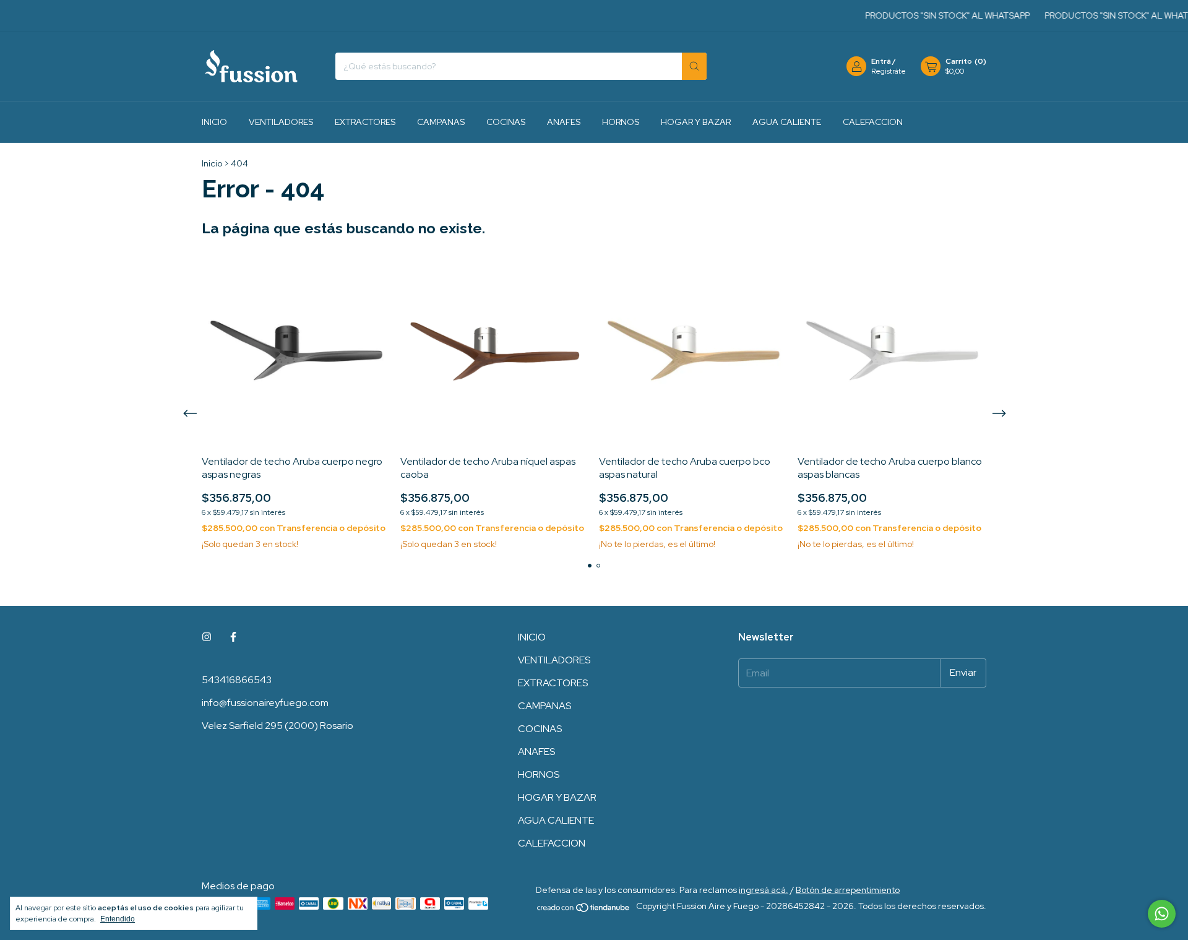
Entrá (881, 61)
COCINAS (505, 121)
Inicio (212, 163)
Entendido (117, 919)
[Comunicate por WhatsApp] (1162, 914)
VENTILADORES (281, 121)
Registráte (888, 71)
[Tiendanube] (584, 909)
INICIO (214, 121)
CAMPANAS (441, 121)
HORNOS (620, 121)
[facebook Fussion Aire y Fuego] (233, 637)
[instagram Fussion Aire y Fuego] (207, 637)
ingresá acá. (763, 889)
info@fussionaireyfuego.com (265, 702)
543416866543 (237, 679)
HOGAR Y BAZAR (696, 121)
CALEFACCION (873, 121)
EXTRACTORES (365, 121)
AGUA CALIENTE (786, 121)
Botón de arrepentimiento (848, 889)
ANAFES (563, 121)
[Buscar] (694, 66)
